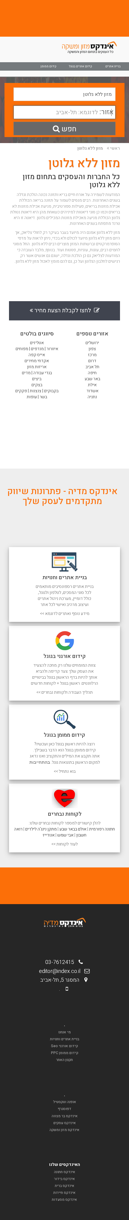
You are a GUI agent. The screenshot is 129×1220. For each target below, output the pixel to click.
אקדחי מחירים (37, 361)
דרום (92, 361)
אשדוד (92, 391)
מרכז (92, 355)
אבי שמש (65, 835)
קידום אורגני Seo (64, 1046)
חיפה (92, 373)
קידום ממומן (48, 66)
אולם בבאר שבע (72, 829)
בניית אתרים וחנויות (64, 1039)
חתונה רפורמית (102, 829)
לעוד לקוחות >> (64, 844)
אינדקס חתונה (64, 1172)
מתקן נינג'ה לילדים (41, 829)
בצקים (37, 385)
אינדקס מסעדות (64, 1199)
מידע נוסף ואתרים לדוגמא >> (64, 613)
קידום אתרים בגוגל (80, 66)
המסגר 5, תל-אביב (61, 980)
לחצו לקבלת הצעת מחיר (63, 310)
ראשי (115, 148)
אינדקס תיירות (64, 1192)
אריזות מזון (36, 367)
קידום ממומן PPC (64, 1053)
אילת (92, 385)
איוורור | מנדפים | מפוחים (37, 349)
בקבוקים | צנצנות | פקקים (36, 391)
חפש (68, 129)
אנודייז (49, 835)
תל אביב (92, 367)
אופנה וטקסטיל (64, 1102)
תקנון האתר (64, 1060)
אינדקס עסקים (64, 1123)
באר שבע (92, 379)
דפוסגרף (64, 1108)
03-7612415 (61, 962)
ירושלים (92, 343)
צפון (92, 349)
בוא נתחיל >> (65, 771)
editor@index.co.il (61, 971)
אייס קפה (36, 355)
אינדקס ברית (64, 1185)
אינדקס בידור (64, 1179)
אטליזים (37, 343)
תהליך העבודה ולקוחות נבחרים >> (64, 692)
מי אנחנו (64, 1032)
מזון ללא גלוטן (90, 148)
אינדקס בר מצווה (65, 1116)
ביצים (36, 379)
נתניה (92, 397)
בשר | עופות (37, 397)
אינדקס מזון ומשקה (65, 1130)
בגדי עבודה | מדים (37, 373)
